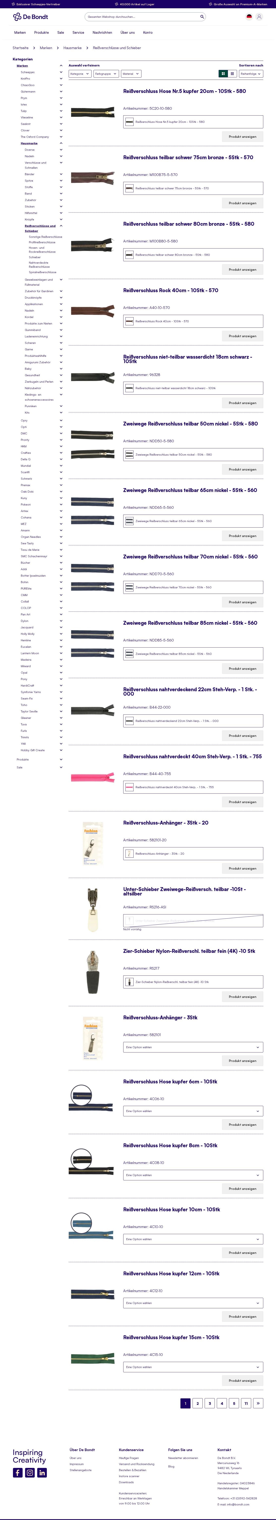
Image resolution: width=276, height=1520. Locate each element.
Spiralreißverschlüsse (42, 272)
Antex (24, 511)
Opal (24, 672)
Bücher (25, 562)
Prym (24, 98)
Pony (24, 679)
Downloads (126, 1482)
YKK (23, 743)
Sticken (30, 206)
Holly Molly (28, 633)
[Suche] (202, 16)
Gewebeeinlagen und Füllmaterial (39, 282)
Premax (25, 485)
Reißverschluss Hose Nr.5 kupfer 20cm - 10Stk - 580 (184, 91)
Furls (24, 730)
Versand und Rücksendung (136, 1464)
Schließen (258, 1047)
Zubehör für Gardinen (39, 291)
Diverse (30, 149)
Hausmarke (72, 47)
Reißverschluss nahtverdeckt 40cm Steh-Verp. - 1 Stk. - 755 (192, 756)
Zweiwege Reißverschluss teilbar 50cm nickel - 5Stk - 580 (190, 424)
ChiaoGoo (28, 85)
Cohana (26, 517)
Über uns (128, 32)
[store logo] (32, 16)
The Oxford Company (35, 136)
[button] (249, 16)
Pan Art (25, 614)
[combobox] (145, 16)
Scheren (30, 342)
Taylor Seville (29, 711)
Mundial (26, 465)
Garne (29, 349)
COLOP (26, 608)
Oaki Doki (27, 491)
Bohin (24, 582)
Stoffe (29, 187)
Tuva (24, 724)
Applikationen (34, 304)
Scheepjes (28, 72)
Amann (25, 530)
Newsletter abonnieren (183, 1458)
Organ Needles (31, 536)
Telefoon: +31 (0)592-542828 (237, 1498)
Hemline (26, 640)
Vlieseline (27, 117)
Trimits (25, 737)
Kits (27, 412)
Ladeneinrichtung (36, 336)
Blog (171, 1466)
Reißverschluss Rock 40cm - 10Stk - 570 (170, 290)
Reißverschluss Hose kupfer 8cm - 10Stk (170, 1145)
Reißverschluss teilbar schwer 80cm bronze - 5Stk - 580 (188, 224)
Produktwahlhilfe (35, 355)
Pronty (25, 439)
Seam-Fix (27, 698)
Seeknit (26, 123)
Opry (24, 420)
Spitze (29, 180)
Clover (25, 130)
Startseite (20, 47)
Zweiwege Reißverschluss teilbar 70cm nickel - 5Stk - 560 (190, 557)
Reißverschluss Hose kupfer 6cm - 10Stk (170, 1082)
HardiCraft (27, 685)
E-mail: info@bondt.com (233, 1504)
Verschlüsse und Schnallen (35, 165)
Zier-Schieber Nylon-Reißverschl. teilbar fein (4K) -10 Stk (189, 951)
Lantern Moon (30, 653)
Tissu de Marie (30, 549)
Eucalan (26, 646)
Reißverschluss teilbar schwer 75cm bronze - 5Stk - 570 (188, 157)
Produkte (41, 32)
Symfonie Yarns (31, 692)
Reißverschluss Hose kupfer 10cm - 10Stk (171, 1209)
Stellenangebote (81, 1470)
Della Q (26, 459)
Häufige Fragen (129, 1458)
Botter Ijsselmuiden (33, 575)
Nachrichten (102, 32)
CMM (24, 595)
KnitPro (25, 78)
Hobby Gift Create (33, 750)
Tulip (24, 111)
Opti (24, 427)
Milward (26, 666)
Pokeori (26, 504)
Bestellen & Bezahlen (132, 1470)
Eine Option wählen (139, 1047)
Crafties (26, 452)
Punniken (31, 406)
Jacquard (27, 627)
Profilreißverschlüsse (42, 242)
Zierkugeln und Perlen (39, 381)
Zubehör (30, 200)
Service (78, 32)
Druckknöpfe (33, 297)
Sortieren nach (251, 65)
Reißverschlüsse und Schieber (40, 228)
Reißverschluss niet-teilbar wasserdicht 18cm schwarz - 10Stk (187, 359)
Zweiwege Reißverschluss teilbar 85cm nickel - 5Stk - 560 (190, 623)
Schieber (35, 257)
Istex (24, 104)
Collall (25, 601)
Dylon (24, 621)
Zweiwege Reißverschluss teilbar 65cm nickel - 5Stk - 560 (190, 490)
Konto (148, 32)
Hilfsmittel (31, 213)
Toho (24, 705)
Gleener (26, 717)
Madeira (26, 659)
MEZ (23, 524)
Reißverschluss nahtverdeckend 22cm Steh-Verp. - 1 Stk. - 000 (190, 691)
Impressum (77, 1464)
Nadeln (29, 156)
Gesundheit (32, 375)
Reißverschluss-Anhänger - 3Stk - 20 (166, 823)
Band (28, 193)
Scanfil (25, 472)
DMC (24, 433)
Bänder (29, 174)
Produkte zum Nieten (38, 323)
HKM (23, 446)
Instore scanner (129, 1476)
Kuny (24, 498)
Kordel (29, 317)
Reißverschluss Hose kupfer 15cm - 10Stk (171, 1337)
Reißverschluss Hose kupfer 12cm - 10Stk (171, 1274)
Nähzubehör (33, 388)
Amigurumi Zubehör (38, 362)
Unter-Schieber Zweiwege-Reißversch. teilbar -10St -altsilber (184, 891)
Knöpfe (29, 219)
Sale (60, 32)
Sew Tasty (27, 543)
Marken (20, 32)
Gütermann (28, 91)
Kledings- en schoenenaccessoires (39, 397)
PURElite (26, 588)
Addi (24, 569)
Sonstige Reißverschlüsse (45, 236)
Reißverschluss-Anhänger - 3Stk (160, 1018)
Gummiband (33, 330)
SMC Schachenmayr (34, 556)
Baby (28, 368)
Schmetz (26, 478)
